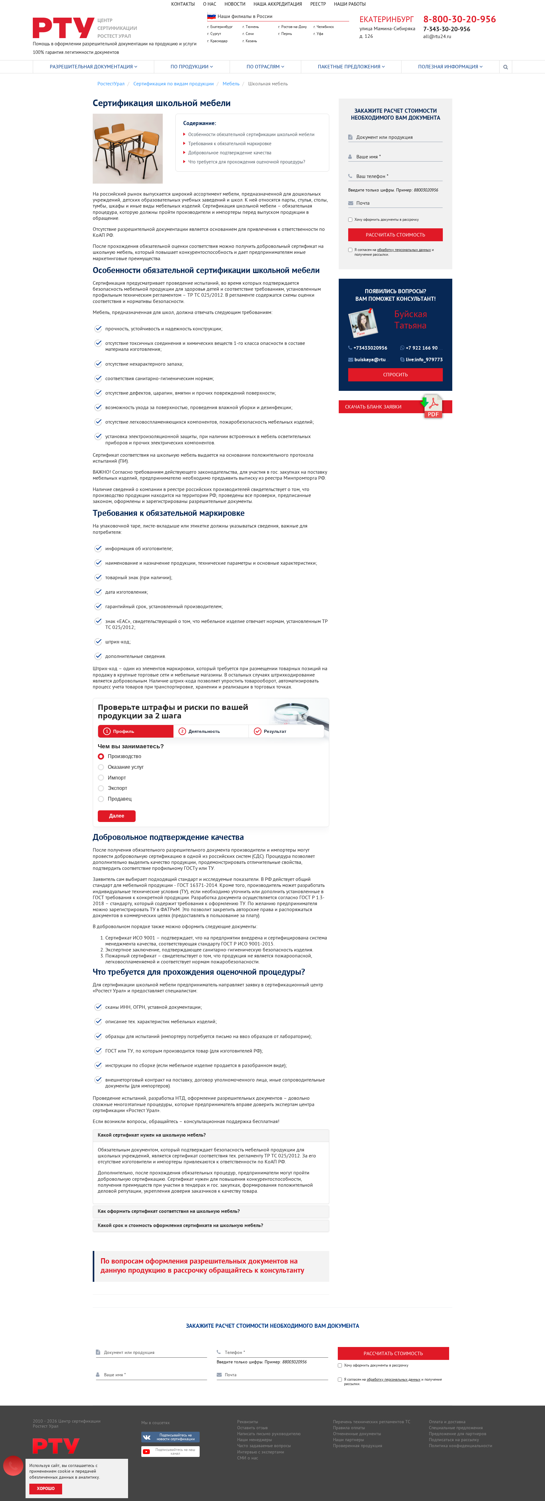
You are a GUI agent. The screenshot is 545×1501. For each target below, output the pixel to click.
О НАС (209, 4)
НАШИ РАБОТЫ (350, 4)
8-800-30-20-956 (459, 20)
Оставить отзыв (252, 1427)
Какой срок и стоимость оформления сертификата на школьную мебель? (180, 1226)
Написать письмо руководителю (269, 1433)
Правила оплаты (349, 1427)
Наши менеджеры (254, 1439)
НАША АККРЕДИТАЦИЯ (278, 4)
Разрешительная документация (92, 66)
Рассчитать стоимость (395, 234)
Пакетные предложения (350, 66)
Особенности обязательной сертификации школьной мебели (251, 134)
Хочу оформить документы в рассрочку (387, 219)
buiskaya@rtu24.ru (376, 360)
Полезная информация (448, 66)
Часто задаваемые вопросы (264, 1445)
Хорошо (46, 1489)
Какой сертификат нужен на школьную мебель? (152, 1136)
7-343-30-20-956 (446, 30)
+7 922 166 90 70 (425, 348)
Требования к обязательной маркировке (230, 143)
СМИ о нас (247, 1458)
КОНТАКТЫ (183, 4)
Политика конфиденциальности (460, 1445)
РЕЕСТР (318, 4)
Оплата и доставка (447, 1421)
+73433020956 (370, 348)
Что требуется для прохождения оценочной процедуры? (246, 162)
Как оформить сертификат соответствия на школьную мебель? (169, 1212)
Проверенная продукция (357, 1445)
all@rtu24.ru (437, 36)
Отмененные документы (357, 1433)
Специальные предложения (456, 1427)
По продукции (190, 66)
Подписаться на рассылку (454, 1439)
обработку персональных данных (404, 249)
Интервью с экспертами (260, 1452)
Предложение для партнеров (457, 1433)
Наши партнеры (348, 1439)
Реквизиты (247, 1421)
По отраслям (264, 66)
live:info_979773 (424, 360)
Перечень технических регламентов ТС (371, 1421)
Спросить (395, 374)
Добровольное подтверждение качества (229, 153)
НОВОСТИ (235, 4)
